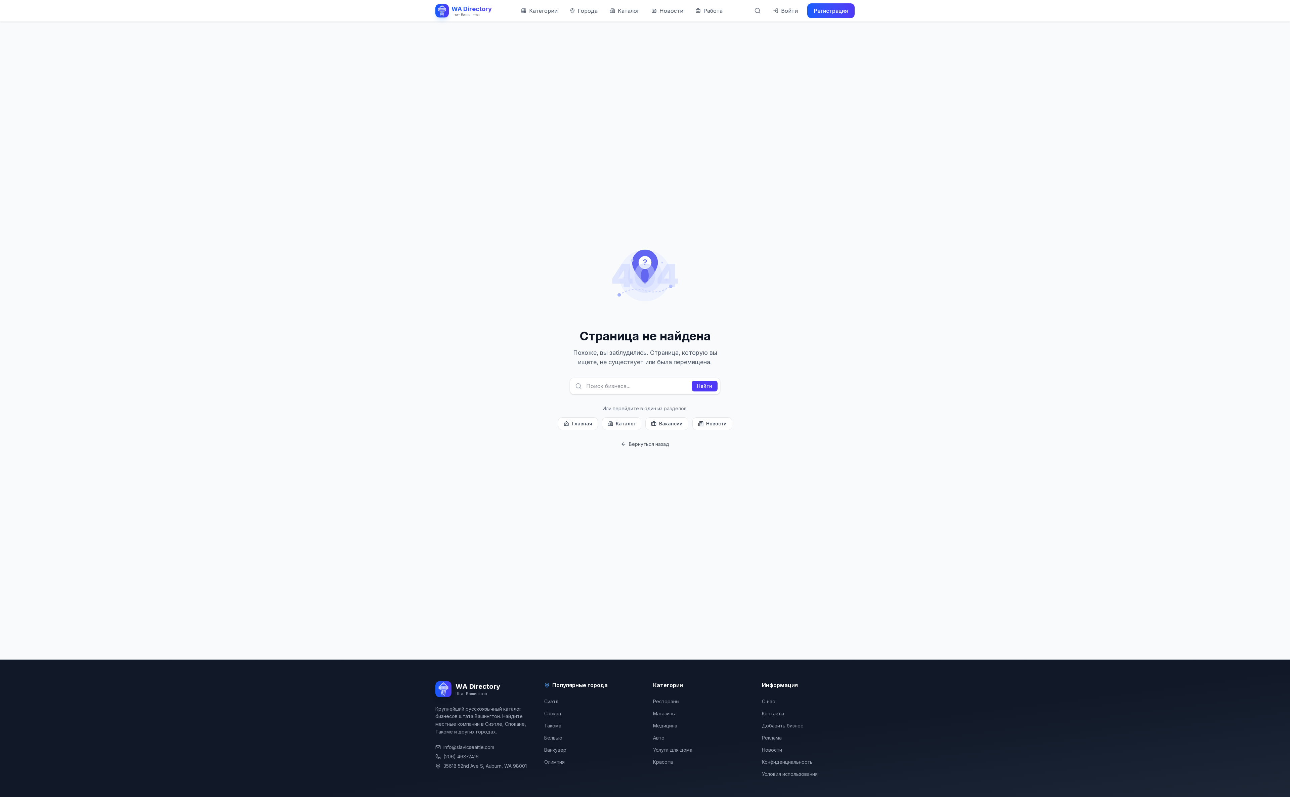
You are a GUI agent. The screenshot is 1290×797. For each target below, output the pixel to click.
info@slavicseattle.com (468, 747)
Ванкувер (555, 750)
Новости (671, 10)
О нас (768, 701)
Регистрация (831, 10)
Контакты (773, 713)
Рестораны (666, 701)
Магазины (664, 713)
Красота (663, 762)
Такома (552, 725)
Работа (713, 10)
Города (588, 10)
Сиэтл (551, 701)
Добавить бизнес (782, 725)
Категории (543, 10)
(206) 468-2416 (461, 756)
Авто (658, 738)
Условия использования (790, 774)
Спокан (552, 713)
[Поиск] (757, 11)
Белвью (553, 738)
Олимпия (554, 762)
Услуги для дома (672, 750)
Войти (789, 10)
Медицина (665, 725)
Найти (704, 386)
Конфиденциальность (787, 762)
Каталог (628, 10)
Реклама (772, 738)
